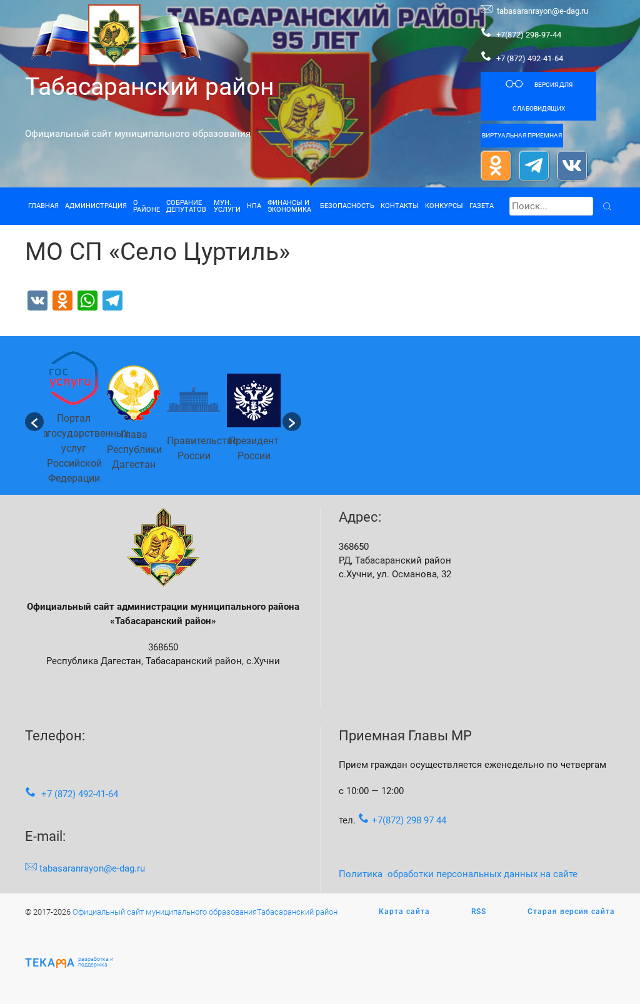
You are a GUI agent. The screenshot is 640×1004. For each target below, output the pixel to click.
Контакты (400, 206)
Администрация (96, 206)
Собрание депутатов (186, 206)
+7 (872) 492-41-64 (529, 58)
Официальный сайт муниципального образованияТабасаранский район (205, 912)
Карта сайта (404, 911)
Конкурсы (444, 206)
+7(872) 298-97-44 (527, 34)
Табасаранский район (149, 86)
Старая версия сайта (571, 911)
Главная (43, 206)
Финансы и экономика (289, 206)
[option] (74, 421)
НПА (254, 206)
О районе (146, 206)
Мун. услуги (227, 206)
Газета (481, 206)
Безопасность (347, 206)
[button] (34, 421)
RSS (478, 911)
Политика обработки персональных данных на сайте (458, 874)
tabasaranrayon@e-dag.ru (542, 11)
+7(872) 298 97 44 (409, 820)
